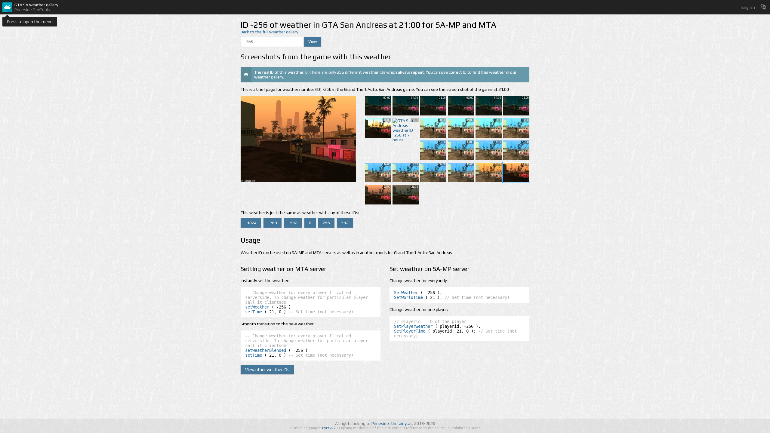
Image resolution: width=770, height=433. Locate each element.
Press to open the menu (30, 21)
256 (326, 222)
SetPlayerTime (409, 331)
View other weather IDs (267, 369)
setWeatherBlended (265, 350)
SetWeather (406, 292)
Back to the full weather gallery (269, 31)
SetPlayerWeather (413, 326)
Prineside (380, 423)
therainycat (401, 423)
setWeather (257, 307)
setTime (253, 311)
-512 (292, 222)
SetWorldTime (408, 297)
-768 (272, 222)
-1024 (251, 222)
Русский (329, 428)
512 (345, 222)
